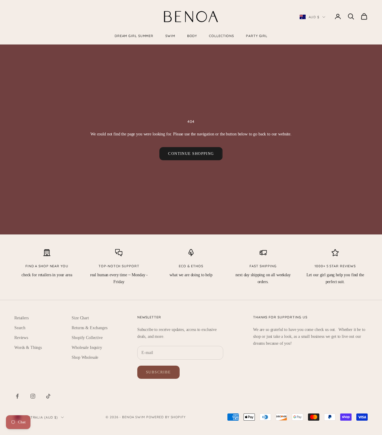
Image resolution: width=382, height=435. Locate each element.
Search (19, 328)
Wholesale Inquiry (87, 347)
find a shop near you (46, 266)
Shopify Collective (87, 337)
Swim (170, 36)
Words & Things (28, 347)
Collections (221, 36)
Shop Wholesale (85, 357)
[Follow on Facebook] (17, 396)
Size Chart (80, 318)
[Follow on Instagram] (33, 396)
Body (192, 36)
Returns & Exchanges (89, 328)
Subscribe (158, 372)
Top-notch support (118, 266)
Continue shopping (191, 153)
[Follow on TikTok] (48, 396)
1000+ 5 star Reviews (335, 266)
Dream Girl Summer (134, 36)
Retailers (21, 318)
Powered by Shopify (166, 417)
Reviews (21, 337)
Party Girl (256, 36)
